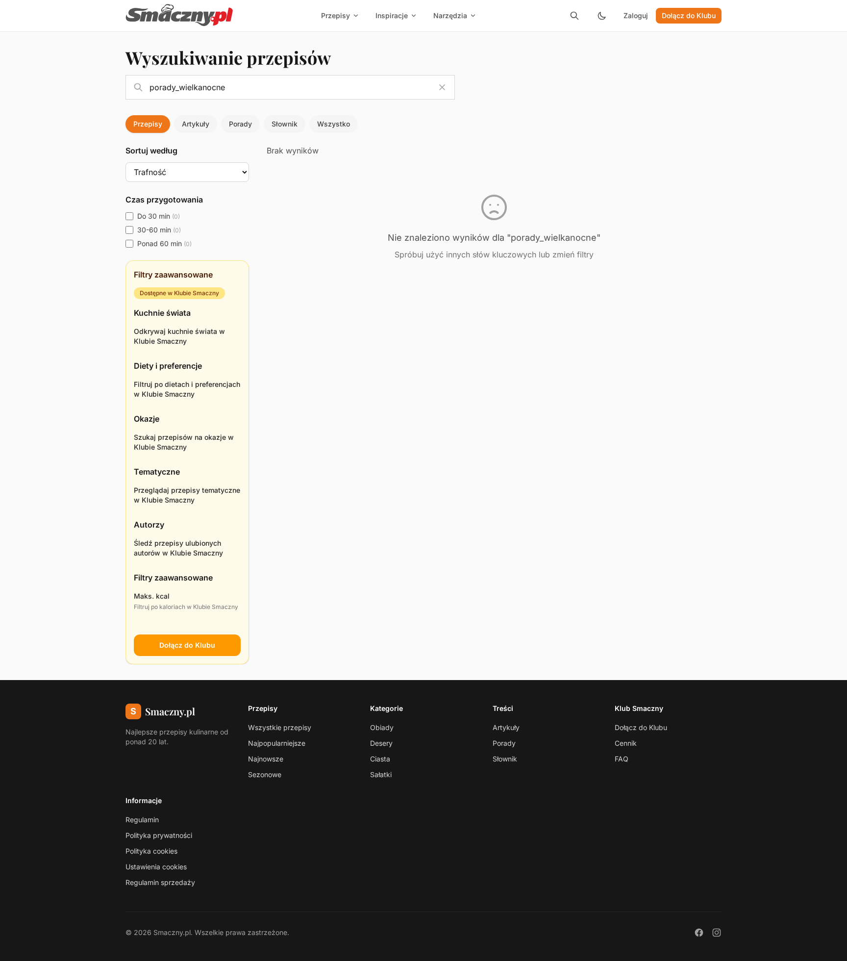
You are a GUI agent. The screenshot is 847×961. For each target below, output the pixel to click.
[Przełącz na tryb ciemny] (602, 15)
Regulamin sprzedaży (160, 882)
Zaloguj (635, 15)
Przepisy (147, 124)
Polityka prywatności (158, 835)
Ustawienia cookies (156, 866)
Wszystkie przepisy (279, 727)
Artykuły (195, 124)
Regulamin (142, 819)
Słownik (285, 124)
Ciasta (380, 759)
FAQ (621, 759)
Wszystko (333, 124)
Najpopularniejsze (276, 743)
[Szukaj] (574, 15)
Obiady (382, 727)
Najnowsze (265, 759)
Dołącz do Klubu (689, 15)
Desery (381, 743)
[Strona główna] (179, 15)
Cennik (626, 743)
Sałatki (381, 774)
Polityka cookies (151, 851)
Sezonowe (264, 774)
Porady (240, 124)
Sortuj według (151, 150)
